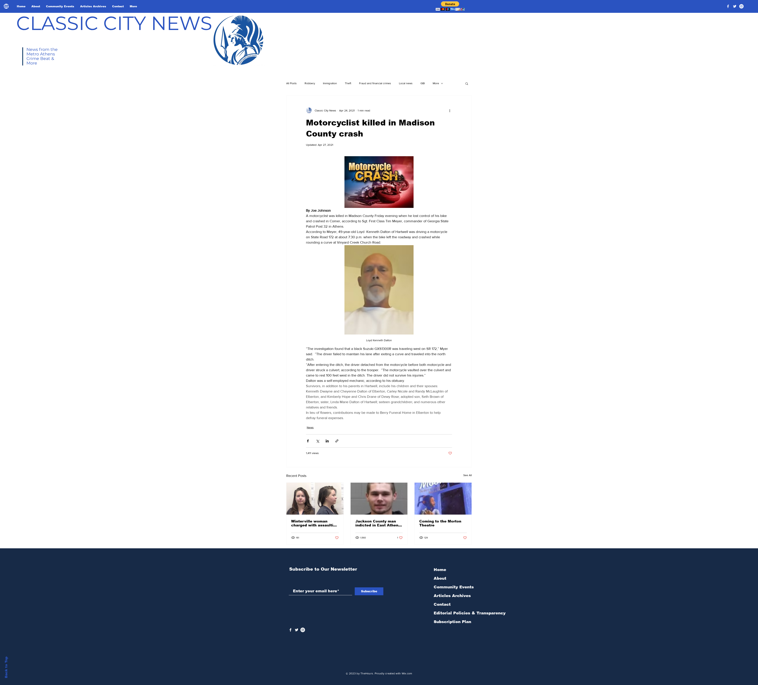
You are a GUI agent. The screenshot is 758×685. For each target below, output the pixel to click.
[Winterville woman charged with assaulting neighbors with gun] (314, 499)
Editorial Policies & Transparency (470, 613)
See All (467, 475)
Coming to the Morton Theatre (440, 523)
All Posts (291, 83)
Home (440, 569)
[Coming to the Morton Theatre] (443, 499)
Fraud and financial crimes (375, 83)
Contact (442, 604)
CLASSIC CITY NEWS (114, 23)
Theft (348, 83)
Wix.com (407, 673)
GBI (422, 83)
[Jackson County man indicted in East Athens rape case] (379, 499)
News (310, 427)
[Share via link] (337, 441)
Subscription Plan (452, 622)
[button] (450, 6)
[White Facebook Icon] (290, 630)
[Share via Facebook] (308, 441)
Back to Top (6, 667)
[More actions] (449, 110)
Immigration (330, 83)
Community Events (454, 587)
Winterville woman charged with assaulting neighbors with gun (314, 523)
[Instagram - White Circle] (741, 6)
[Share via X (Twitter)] (317, 441)
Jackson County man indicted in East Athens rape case (378, 523)
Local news (406, 83)
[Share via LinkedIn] (327, 441)
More (436, 83)
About (440, 578)
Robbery (310, 83)
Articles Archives (452, 595)
